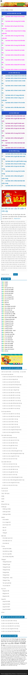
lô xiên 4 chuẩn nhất (8, 238)
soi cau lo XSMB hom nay (20, 654)
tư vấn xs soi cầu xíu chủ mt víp (10, 458)
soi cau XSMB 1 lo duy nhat (12, 656)
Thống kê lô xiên (9, 323)
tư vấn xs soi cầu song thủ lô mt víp (11, 456)
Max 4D (7, 302)
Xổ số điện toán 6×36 (7, 538)
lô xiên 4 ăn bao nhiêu (20, 234)
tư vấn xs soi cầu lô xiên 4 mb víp (14, 209)
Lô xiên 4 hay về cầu (13, 243)
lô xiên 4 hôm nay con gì (12, 247)
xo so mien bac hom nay (11, 665)
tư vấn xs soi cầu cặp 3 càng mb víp (11, 390)
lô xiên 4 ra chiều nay (17, 257)
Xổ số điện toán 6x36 (10, 306)
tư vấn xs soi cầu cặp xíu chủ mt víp (11, 440)
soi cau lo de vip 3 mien (8, 652)
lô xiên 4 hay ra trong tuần (17, 242)
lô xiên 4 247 (12, 234)
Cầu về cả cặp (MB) (9, 315)
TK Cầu (3, 546)
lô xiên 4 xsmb (18, 262)
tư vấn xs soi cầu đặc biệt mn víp (10, 469)
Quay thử (3, 599)
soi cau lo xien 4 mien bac (11, 264)
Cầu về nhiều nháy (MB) (11, 317)
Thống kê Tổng (9, 332)
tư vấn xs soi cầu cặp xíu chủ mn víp (11, 466)
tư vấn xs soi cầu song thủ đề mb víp (11, 427)
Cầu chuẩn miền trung (6, 435)
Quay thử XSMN (9, 345)
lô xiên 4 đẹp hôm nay (6, 240)
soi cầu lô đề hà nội (12, 660)
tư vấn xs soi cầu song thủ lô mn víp (11, 482)
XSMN (6, 284)
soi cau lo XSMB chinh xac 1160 (7, 654)
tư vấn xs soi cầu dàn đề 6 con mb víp (11, 395)
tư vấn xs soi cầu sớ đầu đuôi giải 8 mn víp (12, 477)
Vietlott (3, 517)
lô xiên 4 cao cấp (5, 236)
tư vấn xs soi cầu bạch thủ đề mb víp (11, 382)
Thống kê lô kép (9, 325)
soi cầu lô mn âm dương (16, 658)
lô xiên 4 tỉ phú (4, 262)
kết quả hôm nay (9, 287)
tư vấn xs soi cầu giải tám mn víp (10, 472)
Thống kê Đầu (8, 326)
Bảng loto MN (6, 596)
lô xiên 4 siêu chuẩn (6, 260)
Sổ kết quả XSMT (9, 293)
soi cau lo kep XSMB (20, 652)
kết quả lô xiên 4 (17, 225)
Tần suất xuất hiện (9, 334)
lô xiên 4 (20, 232)
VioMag (5, 673)
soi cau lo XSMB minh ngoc (8, 655)
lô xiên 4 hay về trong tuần (16, 245)
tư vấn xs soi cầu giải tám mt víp (10, 445)
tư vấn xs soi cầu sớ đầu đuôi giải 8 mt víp (12, 450)
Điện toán (3, 535)
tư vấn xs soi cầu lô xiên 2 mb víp (10, 419)
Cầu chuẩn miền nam (6, 461)
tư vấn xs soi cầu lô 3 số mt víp (10, 448)
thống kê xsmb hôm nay (14, 664)
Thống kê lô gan (9, 321)
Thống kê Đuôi (8, 328)
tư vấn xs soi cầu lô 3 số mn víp (10, 474)
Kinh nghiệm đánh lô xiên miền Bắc (17, 227)
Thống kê (7, 304)
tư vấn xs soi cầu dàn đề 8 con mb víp (11, 398)
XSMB (6, 282)
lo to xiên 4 (14, 230)
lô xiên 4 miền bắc (5, 253)
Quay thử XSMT (9, 347)
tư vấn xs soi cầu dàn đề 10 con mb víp (12, 400)
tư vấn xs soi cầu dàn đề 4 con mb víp (11, 392)
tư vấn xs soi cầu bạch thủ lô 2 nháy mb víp (13, 376)
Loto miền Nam (9, 339)
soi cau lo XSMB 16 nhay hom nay (18, 653)
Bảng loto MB (6, 590)
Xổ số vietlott (6, 519)
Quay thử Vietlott (9, 349)
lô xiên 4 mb (18, 249)
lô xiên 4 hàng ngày (16, 240)
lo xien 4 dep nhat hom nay (19, 238)
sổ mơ (2, 612)
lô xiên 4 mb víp (22, 251)
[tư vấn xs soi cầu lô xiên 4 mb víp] (14, 198)
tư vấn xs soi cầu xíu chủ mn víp (10, 485)
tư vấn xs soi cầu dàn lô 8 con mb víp (11, 416)
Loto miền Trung (9, 341)
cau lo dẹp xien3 (6, 223)
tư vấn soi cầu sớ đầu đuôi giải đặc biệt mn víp (13, 480)
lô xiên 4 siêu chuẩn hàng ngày (18, 260)
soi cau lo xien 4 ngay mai (15, 266)
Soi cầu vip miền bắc (20, 221)
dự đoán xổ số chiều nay (12, 647)
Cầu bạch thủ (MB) (9, 312)
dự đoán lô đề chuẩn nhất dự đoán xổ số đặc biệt (15, 645)
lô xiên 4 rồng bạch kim (8, 258)
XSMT (6, 286)
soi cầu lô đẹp (10, 659)
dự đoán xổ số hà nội (7, 648)
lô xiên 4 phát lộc (7, 257)
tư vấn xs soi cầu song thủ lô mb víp (11, 432)
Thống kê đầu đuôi (10, 319)
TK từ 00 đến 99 (9, 336)
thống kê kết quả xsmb (14, 663)
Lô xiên (15, 232)
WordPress (24, 673)
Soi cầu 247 (21, 656)
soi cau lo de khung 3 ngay (8, 650)
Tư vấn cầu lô (4, 490)
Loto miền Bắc (8, 338)
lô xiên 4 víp (11, 262)
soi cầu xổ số (12, 661)
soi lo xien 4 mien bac (13, 268)
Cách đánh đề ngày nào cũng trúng (17, 639)
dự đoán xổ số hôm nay (15, 648)
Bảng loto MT (6, 593)
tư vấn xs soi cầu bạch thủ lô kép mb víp (12, 384)
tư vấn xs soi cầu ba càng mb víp (10, 379)
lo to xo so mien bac (8, 232)
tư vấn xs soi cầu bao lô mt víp (10, 437)
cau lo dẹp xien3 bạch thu (17, 223)
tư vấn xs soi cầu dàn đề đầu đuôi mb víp (12, 403)
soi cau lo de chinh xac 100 (15, 649)
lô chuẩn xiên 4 (4, 229)
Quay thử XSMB (9, 343)
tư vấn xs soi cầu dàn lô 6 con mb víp (11, 413)
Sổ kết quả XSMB (9, 289)
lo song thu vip (20, 229)
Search (15, 274)
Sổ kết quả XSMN (9, 291)
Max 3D (7, 300)
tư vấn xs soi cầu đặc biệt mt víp (10, 442)
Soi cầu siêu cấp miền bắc (9, 221)
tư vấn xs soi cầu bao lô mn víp (10, 464)
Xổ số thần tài (8, 310)
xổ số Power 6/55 (9, 299)
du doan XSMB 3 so (13, 644)
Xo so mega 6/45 (9, 297)
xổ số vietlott (8, 295)
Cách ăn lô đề (4, 488)
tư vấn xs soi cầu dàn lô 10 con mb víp (11, 405)
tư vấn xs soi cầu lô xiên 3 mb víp (10, 421)
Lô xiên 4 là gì (11, 249)
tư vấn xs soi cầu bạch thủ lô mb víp (11, 387)
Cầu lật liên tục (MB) (10, 313)
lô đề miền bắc (7, 649)
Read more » (17, 218)
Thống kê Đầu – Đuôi (10, 330)
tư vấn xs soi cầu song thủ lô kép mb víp (12, 429)
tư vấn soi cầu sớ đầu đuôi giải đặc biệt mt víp (13, 453)
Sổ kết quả (3, 506)
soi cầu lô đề (18, 659)
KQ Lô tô (3, 588)
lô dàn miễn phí (12, 229)
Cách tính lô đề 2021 (5, 639)
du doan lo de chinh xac (7, 640)
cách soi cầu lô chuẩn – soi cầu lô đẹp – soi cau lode (13, 371)
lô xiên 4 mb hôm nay (13, 251)
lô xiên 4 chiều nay (14, 236)
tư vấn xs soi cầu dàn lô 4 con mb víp (11, 408)
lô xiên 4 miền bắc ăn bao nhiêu (17, 253)
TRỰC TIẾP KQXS (5, 493)
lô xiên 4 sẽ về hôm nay (20, 258)
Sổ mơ (6, 351)
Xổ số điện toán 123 (10, 308)
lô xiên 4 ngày (12, 255)
